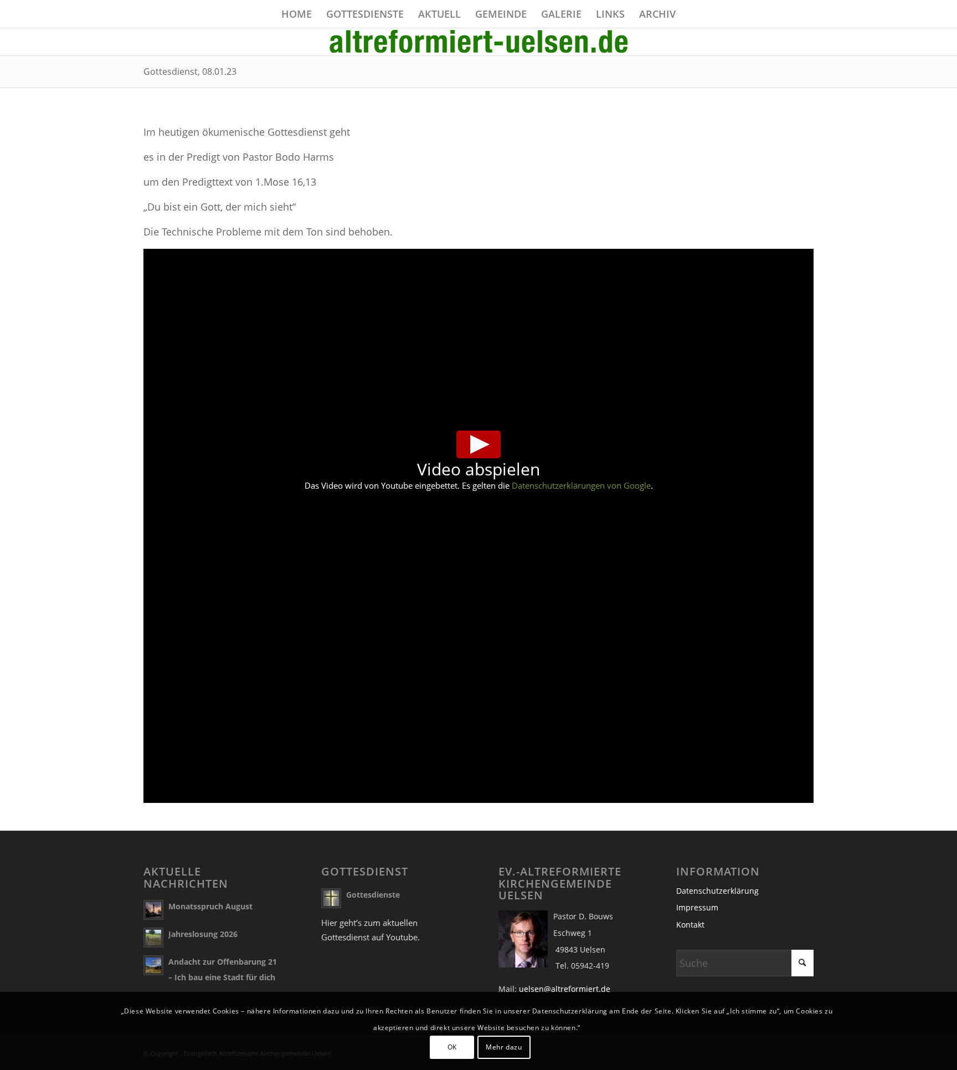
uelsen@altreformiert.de (564, 989)
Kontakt (690, 924)
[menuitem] (296, 14)
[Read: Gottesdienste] (331, 898)
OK (452, 1047)
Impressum (697, 907)
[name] (478, 41)
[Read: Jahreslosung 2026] (153, 938)
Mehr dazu (504, 1047)
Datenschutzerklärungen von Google (581, 485)
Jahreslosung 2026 (203, 934)
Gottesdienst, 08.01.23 (189, 71)
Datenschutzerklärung (717, 890)
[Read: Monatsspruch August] (153, 910)
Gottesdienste (373, 894)
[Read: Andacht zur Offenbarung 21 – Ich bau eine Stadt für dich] (153, 965)
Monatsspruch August (210, 906)
